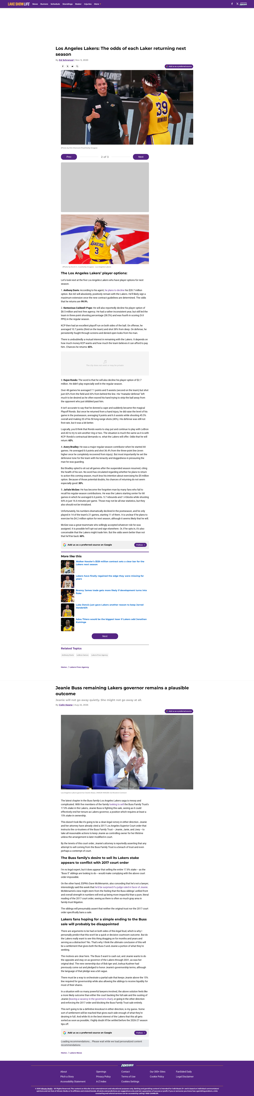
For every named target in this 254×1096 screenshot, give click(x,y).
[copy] (77, 66)
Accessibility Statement (72, 1081)
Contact (125, 1071)
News (35, 4)
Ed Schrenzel (66, 60)
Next (140, 156)
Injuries (87, 4)
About (63, 1071)
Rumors (44, 4)
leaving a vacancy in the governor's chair (90, 999)
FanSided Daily (184, 1071)
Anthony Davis (68, 655)
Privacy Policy (103, 1076)
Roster (78, 4)
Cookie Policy (157, 1076)
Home (64, 667)
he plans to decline (115, 290)
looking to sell (116, 804)
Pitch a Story (67, 1076)
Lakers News (76, 1053)
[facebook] (232, 4)
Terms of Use (128, 1076)
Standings (68, 4)
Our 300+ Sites (157, 1071)
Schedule (55, 4)
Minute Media (46, 1089)
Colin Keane (66, 705)
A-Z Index (101, 1081)
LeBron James (82, 655)
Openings (101, 1071)
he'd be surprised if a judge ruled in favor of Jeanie (121, 887)
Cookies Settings (130, 1081)
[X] (237, 4)
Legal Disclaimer (185, 1076)
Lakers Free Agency (99, 655)
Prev (69, 156)
